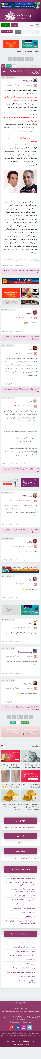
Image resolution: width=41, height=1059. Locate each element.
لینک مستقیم (19, 265)
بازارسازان (15, 1044)
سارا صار (29, 313)
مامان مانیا (28, 684)
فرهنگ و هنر (28, 51)
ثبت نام (35, 731)
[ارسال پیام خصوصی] (36, 85)
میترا (30, 580)
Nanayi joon (27, 81)
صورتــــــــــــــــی (23, 401)
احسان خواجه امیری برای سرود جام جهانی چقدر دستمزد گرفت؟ (19, 858)
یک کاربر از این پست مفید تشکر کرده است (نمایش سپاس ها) (22, 337)
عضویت (5, 25)
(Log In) (26, 734)
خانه (37, 24)
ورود (14, 25)
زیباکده (37, 51)
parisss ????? (26, 496)
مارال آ (29, 623)
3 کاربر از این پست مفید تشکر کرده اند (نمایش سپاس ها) (21, 390)
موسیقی (19, 51)
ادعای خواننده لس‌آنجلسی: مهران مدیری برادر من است (20, 827)
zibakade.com (28, 1041)
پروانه (30, 349)
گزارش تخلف (6, 265)
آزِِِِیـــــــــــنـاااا (25, 652)
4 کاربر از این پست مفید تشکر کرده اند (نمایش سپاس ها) (21, 271)
